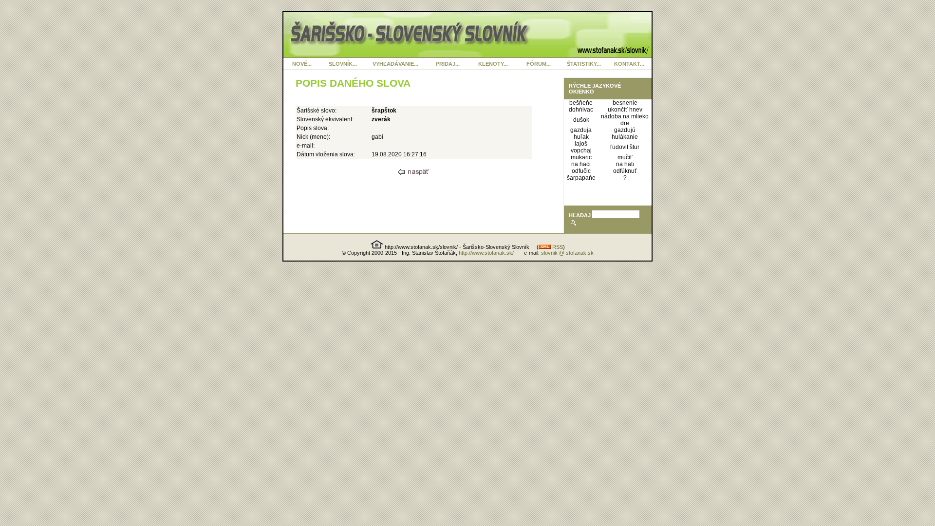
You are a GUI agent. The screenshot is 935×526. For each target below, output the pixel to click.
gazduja (581, 130)
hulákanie (625, 136)
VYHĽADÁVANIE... (395, 64)
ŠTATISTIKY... (584, 64)
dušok (581, 119)
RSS (557, 247)
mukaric (581, 157)
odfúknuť (625, 171)
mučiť (625, 157)
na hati (625, 164)
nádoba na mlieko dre (625, 120)
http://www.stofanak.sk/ (486, 253)
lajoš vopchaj (581, 147)
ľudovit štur (624, 147)
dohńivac (581, 109)
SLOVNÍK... (343, 64)
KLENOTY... (493, 64)
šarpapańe (581, 177)
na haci (581, 164)
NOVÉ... (302, 64)
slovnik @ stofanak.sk (567, 253)
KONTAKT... (629, 64)
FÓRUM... (538, 64)
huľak (581, 136)
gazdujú (625, 130)
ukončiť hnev (625, 109)
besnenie (625, 102)
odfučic (581, 171)
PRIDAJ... (448, 64)
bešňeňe (581, 102)
